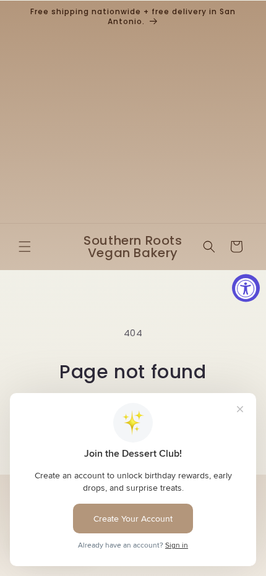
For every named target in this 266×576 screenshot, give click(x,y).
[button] (24, 246)
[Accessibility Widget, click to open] (246, 288)
